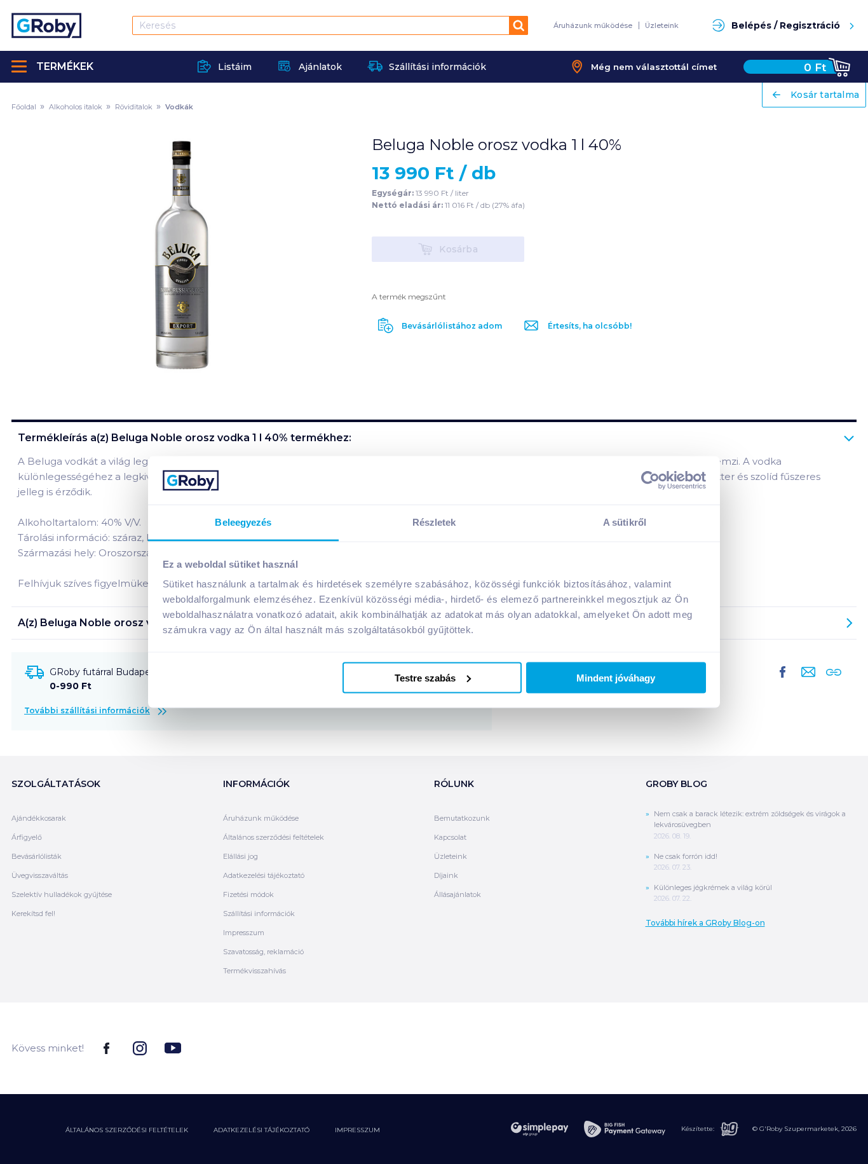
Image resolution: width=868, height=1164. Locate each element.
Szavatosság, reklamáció (263, 951)
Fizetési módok (248, 894)
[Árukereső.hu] (809, 1047)
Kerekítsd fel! (33, 913)
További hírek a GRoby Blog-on (705, 923)
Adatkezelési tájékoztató (263, 875)
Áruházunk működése (592, 25)
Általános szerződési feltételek (273, 837)
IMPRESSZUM (357, 1130)
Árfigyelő (26, 837)
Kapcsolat (450, 837)
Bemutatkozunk (462, 818)
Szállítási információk (259, 913)
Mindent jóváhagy (615, 677)
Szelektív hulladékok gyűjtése (61, 894)
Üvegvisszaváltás (39, 875)
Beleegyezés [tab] (243, 522)
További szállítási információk (87, 710)
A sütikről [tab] (624, 522)
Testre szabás (425, 677)
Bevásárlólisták (36, 856)
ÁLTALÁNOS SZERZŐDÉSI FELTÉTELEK (126, 1130)
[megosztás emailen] (805, 682)
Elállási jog (240, 856)
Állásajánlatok (457, 894)
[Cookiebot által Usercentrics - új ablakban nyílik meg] (650, 480)
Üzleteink (662, 25)
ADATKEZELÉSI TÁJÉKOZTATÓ (261, 1130)
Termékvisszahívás (254, 970)
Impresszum (243, 932)
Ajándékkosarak (38, 818)
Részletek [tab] (434, 522)
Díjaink (446, 875)
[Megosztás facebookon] (783, 682)
